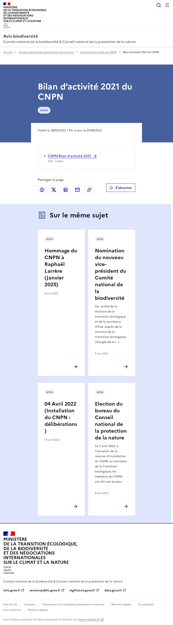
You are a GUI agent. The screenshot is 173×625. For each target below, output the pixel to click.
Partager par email (77, 190)
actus (44, 110)
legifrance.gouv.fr (82, 590)
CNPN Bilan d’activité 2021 (70, 155)
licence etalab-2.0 (89, 619)
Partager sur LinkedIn (65, 190)
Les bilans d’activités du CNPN (98, 52)
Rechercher (158, 5)
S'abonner (123, 187)
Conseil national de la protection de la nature (46, 52)
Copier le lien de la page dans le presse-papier (89, 190)
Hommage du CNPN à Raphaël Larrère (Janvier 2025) (61, 267)
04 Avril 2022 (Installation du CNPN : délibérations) (61, 417)
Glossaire (29, 604)
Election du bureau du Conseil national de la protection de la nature (111, 421)
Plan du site (10, 604)
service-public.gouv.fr (45, 590)
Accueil (7, 52)
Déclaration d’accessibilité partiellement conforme (73, 604)
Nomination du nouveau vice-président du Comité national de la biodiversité (110, 274)
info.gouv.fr (11, 590)
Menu (167, 5)
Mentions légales (121, 604)
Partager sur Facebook (42, 190)
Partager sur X (54, 190)
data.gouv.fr (113, 590)
